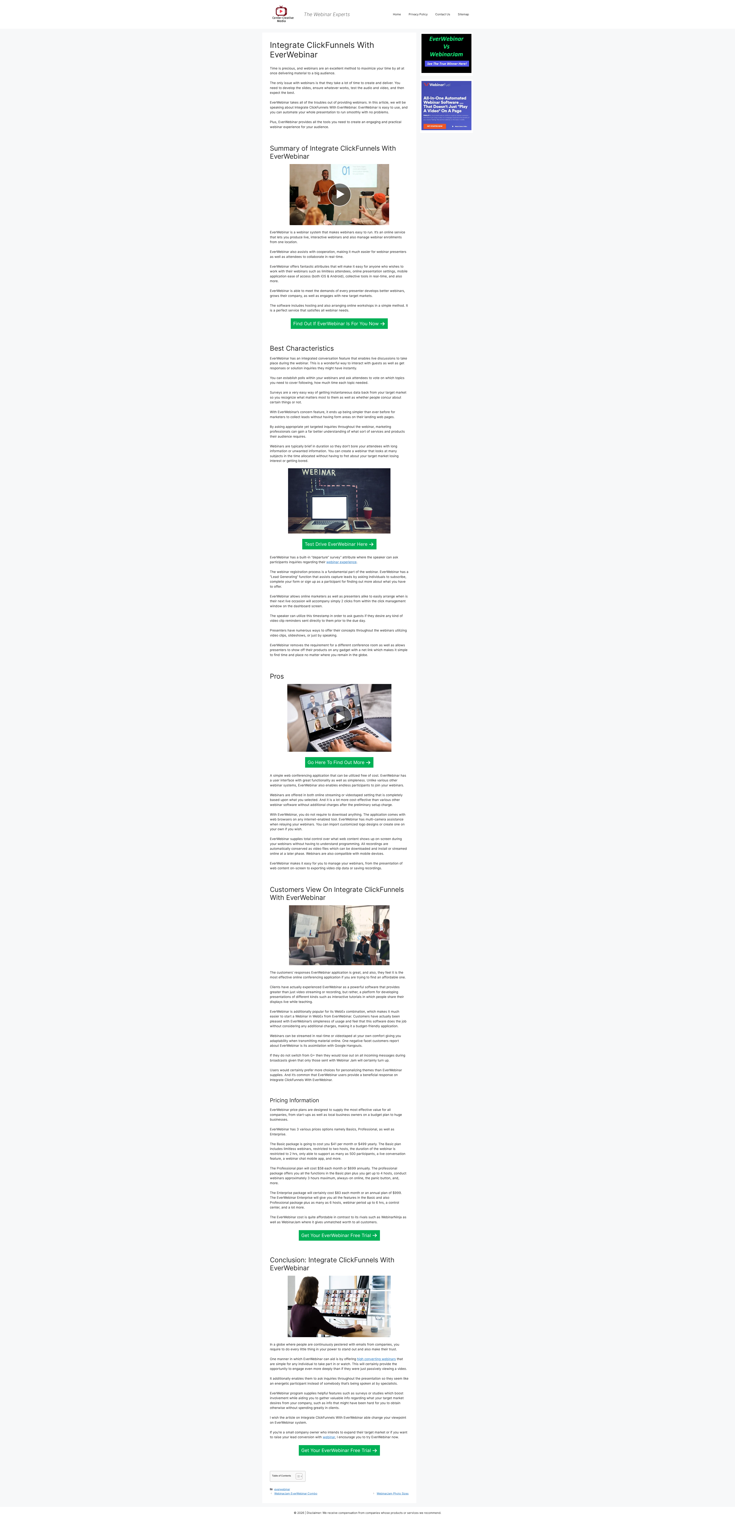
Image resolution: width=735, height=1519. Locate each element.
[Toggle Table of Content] (297, 1476)
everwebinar (282, 1489)
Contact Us (442, 14)
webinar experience (341, 562)
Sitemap (463, 14)
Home (397, 14)
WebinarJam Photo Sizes (393, 1493)
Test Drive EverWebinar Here (336, 544)
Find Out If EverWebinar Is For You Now (336, 323)
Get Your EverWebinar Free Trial (336, 1235)
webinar (329, 1437)
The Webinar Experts (327, 14)
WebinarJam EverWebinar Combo (295, 1493)
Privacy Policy (418, 14)
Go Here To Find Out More (336, 762)
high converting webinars (376, 1359)
